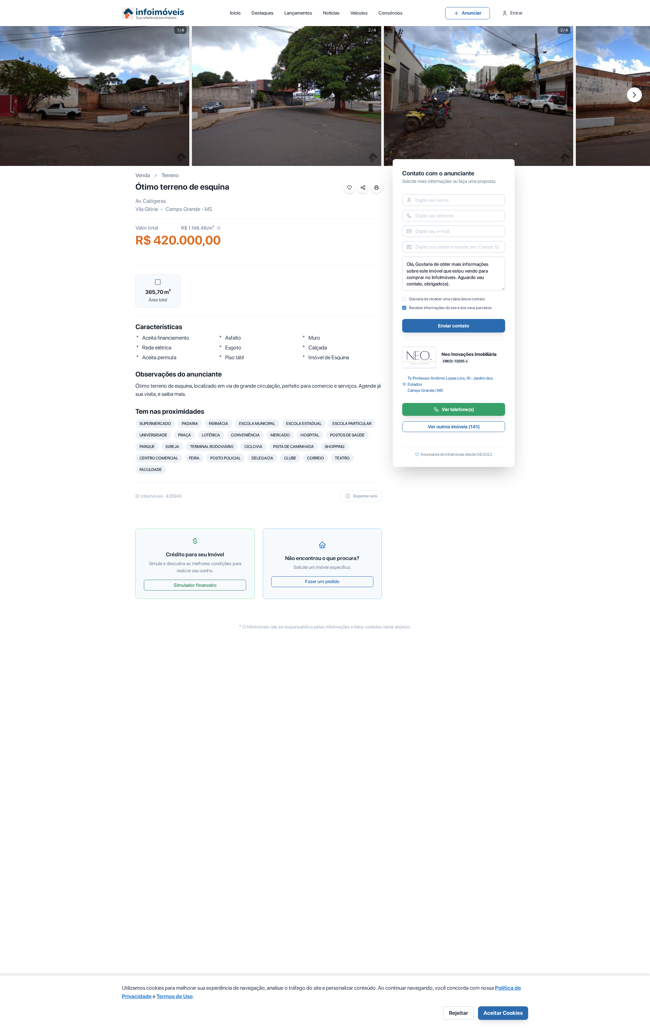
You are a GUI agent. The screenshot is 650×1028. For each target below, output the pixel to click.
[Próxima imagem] (634, 94)
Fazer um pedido (322, 581)
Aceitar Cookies (503, 1013)
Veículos (359, 13)
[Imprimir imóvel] (376, 187)
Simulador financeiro (195, 585)
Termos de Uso (174, 996)
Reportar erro (365, 496)
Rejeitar (458, 1013)
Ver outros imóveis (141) (454, 426)
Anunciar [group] (471, 13)
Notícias (331, 13)
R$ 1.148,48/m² (197, 228)
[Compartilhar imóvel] (363, 187)
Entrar (516, 13)
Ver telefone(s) (458, 409)
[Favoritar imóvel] (349, 187)
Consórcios (390, 13)
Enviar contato (453, 325)
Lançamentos (298, 13)
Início (235, 13)
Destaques (263, 13)
